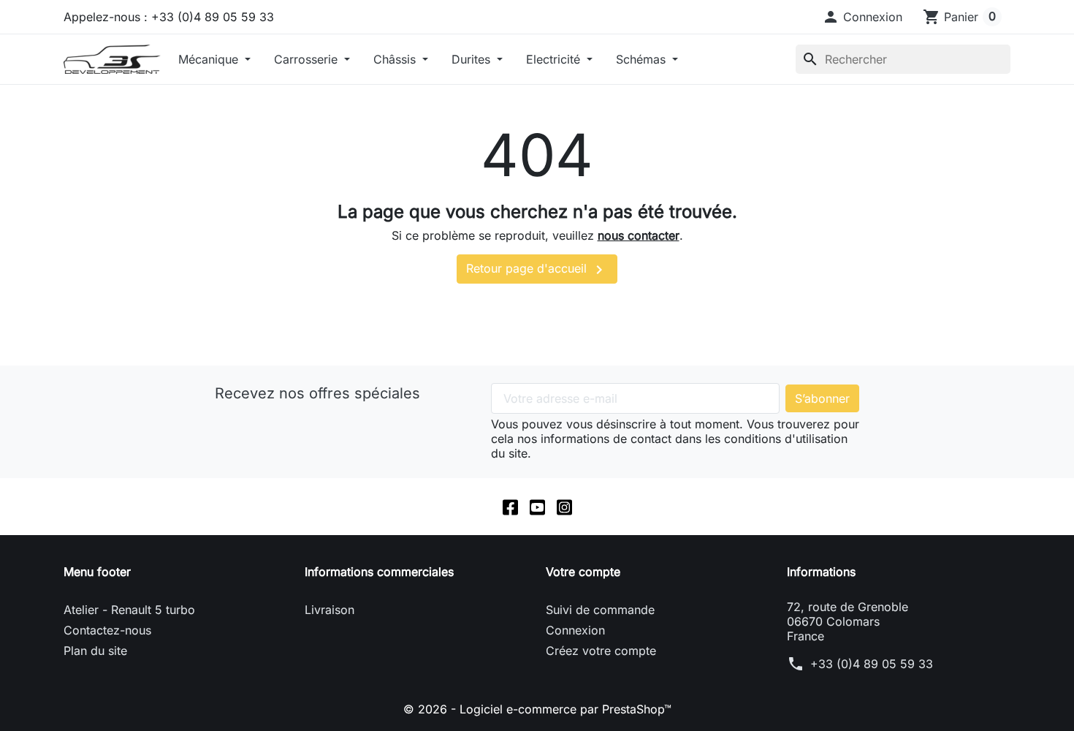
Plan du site (95, 650)
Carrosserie (307, 59)
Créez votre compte (601, 650)
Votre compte (583, 571)
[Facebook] (510, 507)
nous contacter (638, 235)
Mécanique (210, 59)
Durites (473, 59)
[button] (862, 17)
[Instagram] (564, 507)
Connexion (575, 630)
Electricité (555, 59)
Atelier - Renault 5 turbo (129, 609)
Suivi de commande (600, 609)
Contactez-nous (107, 630)
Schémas (642, 59)
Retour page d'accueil (537, 270)
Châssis (396, 59)
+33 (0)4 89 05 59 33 (871, 663)
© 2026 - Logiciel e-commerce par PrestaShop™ (537, 709)
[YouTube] (537, 507)
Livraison (329, 609)
